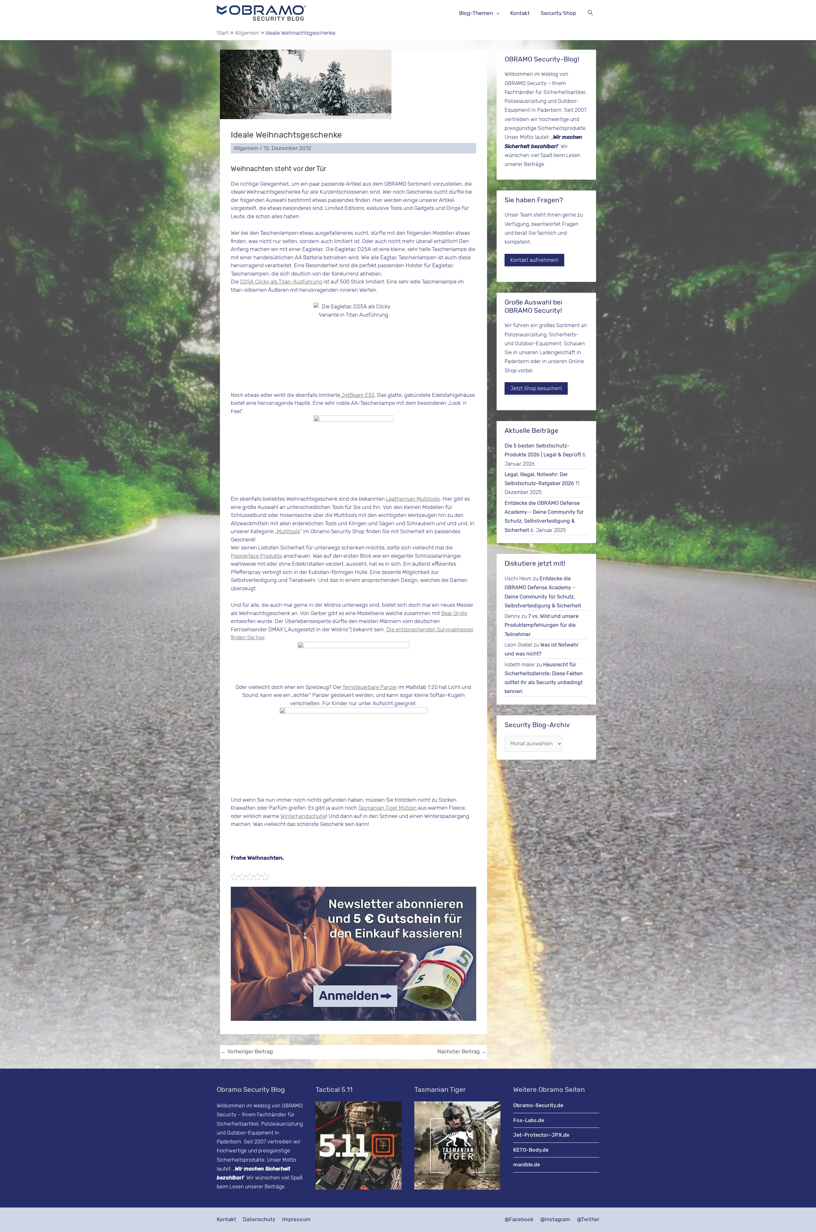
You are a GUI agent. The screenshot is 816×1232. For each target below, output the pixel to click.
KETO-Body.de (531, 1150)
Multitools (288, 531)
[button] (590, 13)
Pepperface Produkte (256, 556)
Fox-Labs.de (528, 1120)
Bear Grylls (454, 613)
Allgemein (246, 148)
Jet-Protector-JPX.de (541, 1135)
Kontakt (226, 1219)
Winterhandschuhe (303, 816)
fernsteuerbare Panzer (369, 687)
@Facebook (519, 1219)
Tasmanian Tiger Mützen (387, 808)
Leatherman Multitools (413, 499)
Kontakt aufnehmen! (534, 260)
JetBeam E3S (357, 395)
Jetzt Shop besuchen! (536, 388)
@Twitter (588, 1219)
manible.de (526, 1165)
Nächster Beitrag (461, 1051)
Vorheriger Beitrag (247, 1051)
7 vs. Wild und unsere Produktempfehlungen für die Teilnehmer (542, 625)
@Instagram (555, 1219)
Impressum (296, 1219)
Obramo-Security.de (538, 1105)
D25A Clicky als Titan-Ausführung (281, 281)
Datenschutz (259, 1219)
